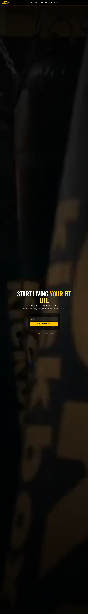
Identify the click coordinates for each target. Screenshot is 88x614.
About (36, 2)
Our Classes (44, 2)
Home (31, 2)
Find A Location (54, 2)
